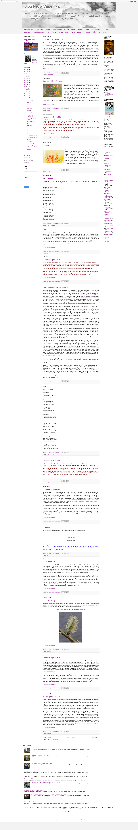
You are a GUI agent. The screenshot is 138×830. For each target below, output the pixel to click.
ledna (28, 153)
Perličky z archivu (109, 228)
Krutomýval (107, 169)
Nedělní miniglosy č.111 (52, 461)
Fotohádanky (108, 218)
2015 (27, 89)
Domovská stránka (29, 29)
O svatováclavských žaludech (81, 294)
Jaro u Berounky (49, 601)
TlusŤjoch (107, 152)
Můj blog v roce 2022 (28, 778)
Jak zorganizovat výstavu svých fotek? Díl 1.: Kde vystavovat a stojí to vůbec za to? (48, 794)
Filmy (48, 32)
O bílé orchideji (84, 151)
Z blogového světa (109, 199)
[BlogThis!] (64, 73)
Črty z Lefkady (108, 197)
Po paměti (106, 29)
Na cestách (107, 223)
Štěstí (45, 230)
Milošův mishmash (109, 155)
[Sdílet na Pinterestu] (68, 73)
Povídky (66, 29)
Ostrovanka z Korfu (109, 153)
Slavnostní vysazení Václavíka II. (55, 287)
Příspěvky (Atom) (55, 739)
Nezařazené (108, 234)
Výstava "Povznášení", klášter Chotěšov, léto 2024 (109, 94)
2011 (27, 97)
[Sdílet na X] (65, 73)
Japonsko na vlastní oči (108, 196)
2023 (27, 75)
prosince (29, 99)
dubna (28, 113)
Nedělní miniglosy (77, 32)
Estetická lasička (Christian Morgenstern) (40, 755)
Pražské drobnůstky (38, 32)
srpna (28, 106)
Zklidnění (46, 527)
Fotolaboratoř (108, 220)
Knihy (54, 32)
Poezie (73, 29)
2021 (27, 78)
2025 (27, 71)
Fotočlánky (27, 32)
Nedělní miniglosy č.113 (52, 117)
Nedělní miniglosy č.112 (52, 260)
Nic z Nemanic (48, 178)
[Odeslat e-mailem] (62, 73)
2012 (27, 95)
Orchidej (46, 145)
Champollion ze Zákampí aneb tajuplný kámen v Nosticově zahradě (45, 782)
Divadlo (107, 241)
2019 (27, 82)
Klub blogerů (108, 174)
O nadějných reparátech (52, 489)
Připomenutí (108, 225)
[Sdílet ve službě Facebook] (67, 73)
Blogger (83, 819)
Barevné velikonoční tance (53, 81)
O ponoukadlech (49, 562)
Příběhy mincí (108, 232)
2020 (27, 80)
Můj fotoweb (96, 32)
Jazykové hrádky (96, 29)
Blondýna (107, 158)
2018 (27, 84)
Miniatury (80, 29)
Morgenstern (108, 231)
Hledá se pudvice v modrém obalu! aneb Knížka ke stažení (30, 41)
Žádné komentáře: (56, 72)
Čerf (34, 55)
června (28, 110)
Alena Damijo (108, 171)
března (28, 149)
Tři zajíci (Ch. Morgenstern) (30, 771)
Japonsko (40, 29)
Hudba (67, 32)
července (29, 108)
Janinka (107, 161)
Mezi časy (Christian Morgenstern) (31, 801)
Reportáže (87, 32)
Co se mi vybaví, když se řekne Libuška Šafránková (42, 763)
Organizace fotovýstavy (107, 239)
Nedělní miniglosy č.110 (52, 658)
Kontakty (104, 32)
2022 (27, 76)
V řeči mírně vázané (51, 225)
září (28, 104)
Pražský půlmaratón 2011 (52, 697)
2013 (27, 93)
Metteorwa (107, 168)
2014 (27, 91)
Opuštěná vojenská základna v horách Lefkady (41, 748)
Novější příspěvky (47, 737)
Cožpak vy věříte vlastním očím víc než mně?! (34, 790)
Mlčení (62, 549)
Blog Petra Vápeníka (42, 6)
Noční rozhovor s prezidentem (30, 775)
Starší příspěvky (95, 737)
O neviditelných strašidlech (53, 39)
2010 (27, 155)
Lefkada (48, 29)
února (28, 151)
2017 (27, 86)
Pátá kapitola (48, 390)
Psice (106, 172)
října (28, 102)
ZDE (90, 318)
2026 (27, 69)
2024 (27, 73)
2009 (27, 157)
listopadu (29, 100)
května (28, 112)
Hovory (106, 226)
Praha (106, 205)
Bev (106, 160)
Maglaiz (107, 163)
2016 (27, 88)
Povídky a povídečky (107, 212)
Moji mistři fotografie (107, 237)
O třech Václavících (94, 294)
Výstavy (60, 32)
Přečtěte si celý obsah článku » (49, 68)
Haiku (87, 29)
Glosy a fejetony (57, 29)
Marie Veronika (108, 157)
